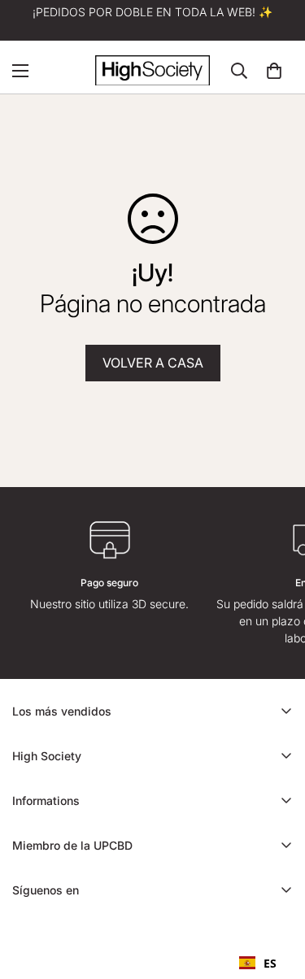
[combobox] (258, 962)
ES (270, 963)
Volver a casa (152, 363)
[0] (274, 70)
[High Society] (152, 70)
